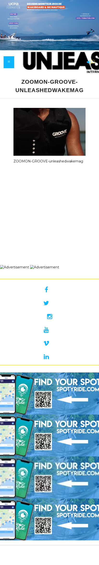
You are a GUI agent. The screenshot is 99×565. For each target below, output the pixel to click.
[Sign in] (88, 62)
